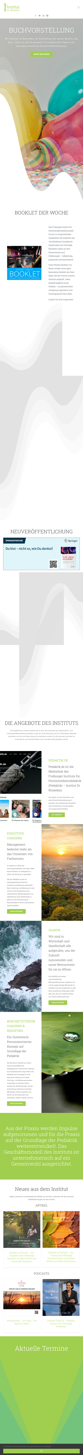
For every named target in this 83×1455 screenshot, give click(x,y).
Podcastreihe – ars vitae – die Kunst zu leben (22, 1322)
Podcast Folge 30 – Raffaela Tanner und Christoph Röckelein (61, 1323)
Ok (41, 1451)
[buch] (41, 538)
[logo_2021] (11, 2)
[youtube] (39, 15)
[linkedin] (43, 15)
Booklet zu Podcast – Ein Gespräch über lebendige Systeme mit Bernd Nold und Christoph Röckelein (21, 1257)
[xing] (47, 15)
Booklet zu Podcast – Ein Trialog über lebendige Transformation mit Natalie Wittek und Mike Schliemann (61, 1257)
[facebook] (36, 15)
